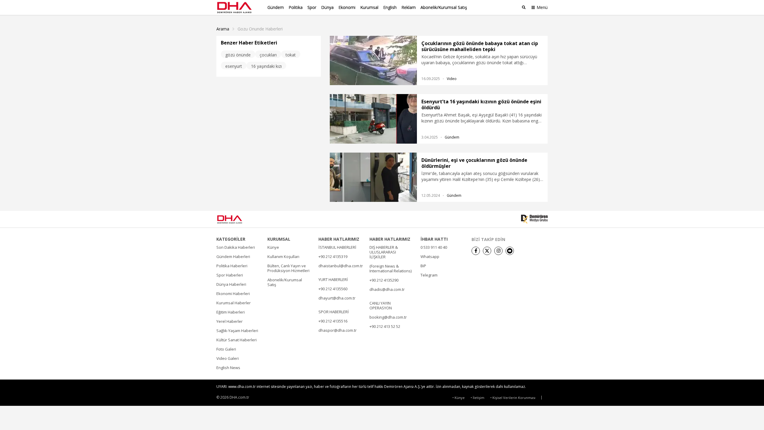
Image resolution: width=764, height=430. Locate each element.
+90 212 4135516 (332, 321)
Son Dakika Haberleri (235, 247)
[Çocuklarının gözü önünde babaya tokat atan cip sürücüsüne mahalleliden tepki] (373, 60)
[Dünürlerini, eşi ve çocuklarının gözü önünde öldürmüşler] (373, 177)
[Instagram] (498, 251)
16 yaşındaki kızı (266, 66)
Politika (296, 7)
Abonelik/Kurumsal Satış (443, 7)
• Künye (458, 398)
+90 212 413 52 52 (384, 326)
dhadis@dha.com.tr (387, 289)
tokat (291, 55)
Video (452, 78)
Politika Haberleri (231, 265)
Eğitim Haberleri (230, 312)
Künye (273, 247)
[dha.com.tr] (238, 219)
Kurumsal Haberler (233, 302)
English (390, 7)
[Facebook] (476, 251)
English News (228, 367)
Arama (222, 29)
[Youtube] (510, 251)
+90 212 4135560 (332, 288)
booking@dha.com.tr (388, 317)
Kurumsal (369, 7)
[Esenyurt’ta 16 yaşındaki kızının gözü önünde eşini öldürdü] (373, 118)
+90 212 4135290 (383, 280)
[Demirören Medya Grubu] (534, 219)
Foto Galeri (226, 349)
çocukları (268, 55)
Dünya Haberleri (231, 284)
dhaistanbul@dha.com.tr (340, 265)
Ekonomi (346, 7)
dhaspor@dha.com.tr (337, 330)
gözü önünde (238, 55)
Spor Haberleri (229, 275)
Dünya (327, 7)
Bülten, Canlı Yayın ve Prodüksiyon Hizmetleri (288, 268)
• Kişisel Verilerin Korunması (512, 398)
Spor (311, 7)
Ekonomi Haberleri (233, 293)
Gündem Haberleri (233, 256)
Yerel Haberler (229, 321)
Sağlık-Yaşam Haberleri (237, 330)
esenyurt (233, 66)
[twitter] (487, 251)
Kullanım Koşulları (283, 256)
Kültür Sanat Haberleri (236, 339)
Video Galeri (227, 358)
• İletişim (477, 398)
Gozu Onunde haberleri (260, 29)
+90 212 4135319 (332, 256)
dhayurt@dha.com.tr (336, 298)
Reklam (408, 7)
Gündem (275, 7)
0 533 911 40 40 (433, 247)
